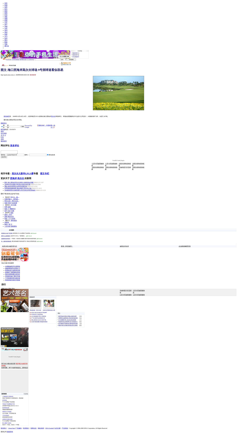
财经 (5, 11)
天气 (5, 36)
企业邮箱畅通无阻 (185, 246)
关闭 (2, 139)
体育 (5, 7)
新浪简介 (4, 428)
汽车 (5, 22)
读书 (5, 30)
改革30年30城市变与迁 (9, 246)
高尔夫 (53, 116)
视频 (5, 19)
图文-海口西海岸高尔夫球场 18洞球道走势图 (18, 182)
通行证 (6, 46)
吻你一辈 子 (8, 224)
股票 (5, 13)
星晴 (5, 216)
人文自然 (7, 226)
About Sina (11, 428)
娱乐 (5, 9)
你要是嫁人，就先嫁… (11, 199)
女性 (5, 28)
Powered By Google (28, 126)
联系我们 (26, 428)
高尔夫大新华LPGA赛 (23, 173)
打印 (2, 137)
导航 (5, 44)
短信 (5, 38)
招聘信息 (33, 428)
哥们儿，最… (14, 197)
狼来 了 (6, 209)
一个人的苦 (11, 218)
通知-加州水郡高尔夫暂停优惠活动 (15, 186)
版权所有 (10, 431)
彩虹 (5, 218)
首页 (5, 3)
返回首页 (4, 141)
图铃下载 (4, 194)
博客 (5, 17)
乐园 (12, 211)
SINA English (49, 428)
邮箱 (5, 42)
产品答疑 (65, 428)
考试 (5, 32)
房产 (5, 24)
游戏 (5, 26)
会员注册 (57, 428)
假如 (11, 213)
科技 (5, 15)
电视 (5, 20)
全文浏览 (4, 133)
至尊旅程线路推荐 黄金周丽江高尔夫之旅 (17, 188)
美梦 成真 (7, 207)
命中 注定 (7, 211)
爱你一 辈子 (8, 214)
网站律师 (41, 428)
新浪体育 (7, 116)
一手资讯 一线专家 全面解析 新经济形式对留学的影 (21, 238)
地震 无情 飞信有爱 (10, 203)
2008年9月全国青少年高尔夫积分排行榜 (17, 184)
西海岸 (13, 178)
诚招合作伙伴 (124, 246)
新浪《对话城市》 (67, 246)
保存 (2, 131)
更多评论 (14, 145)
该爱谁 (6, 222)
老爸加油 (13, 220)
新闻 (5, 5)
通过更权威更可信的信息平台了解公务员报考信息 (22, 241)
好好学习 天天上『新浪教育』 (16, 236)
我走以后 (11, 216)
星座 (5, 34)
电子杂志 (16, 194)
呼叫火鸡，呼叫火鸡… (11, 201)
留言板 (3, 129)
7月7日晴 (13, 205)
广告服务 (19, 428)
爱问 (5, 40)
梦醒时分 (13, 209)
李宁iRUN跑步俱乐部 (8, 363)
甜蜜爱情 (14, 226)
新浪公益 (10, 194)
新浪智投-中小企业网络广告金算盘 (18, 233)
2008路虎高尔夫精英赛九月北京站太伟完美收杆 (20, 190)
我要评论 (4, 123)
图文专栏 (44, 173)
